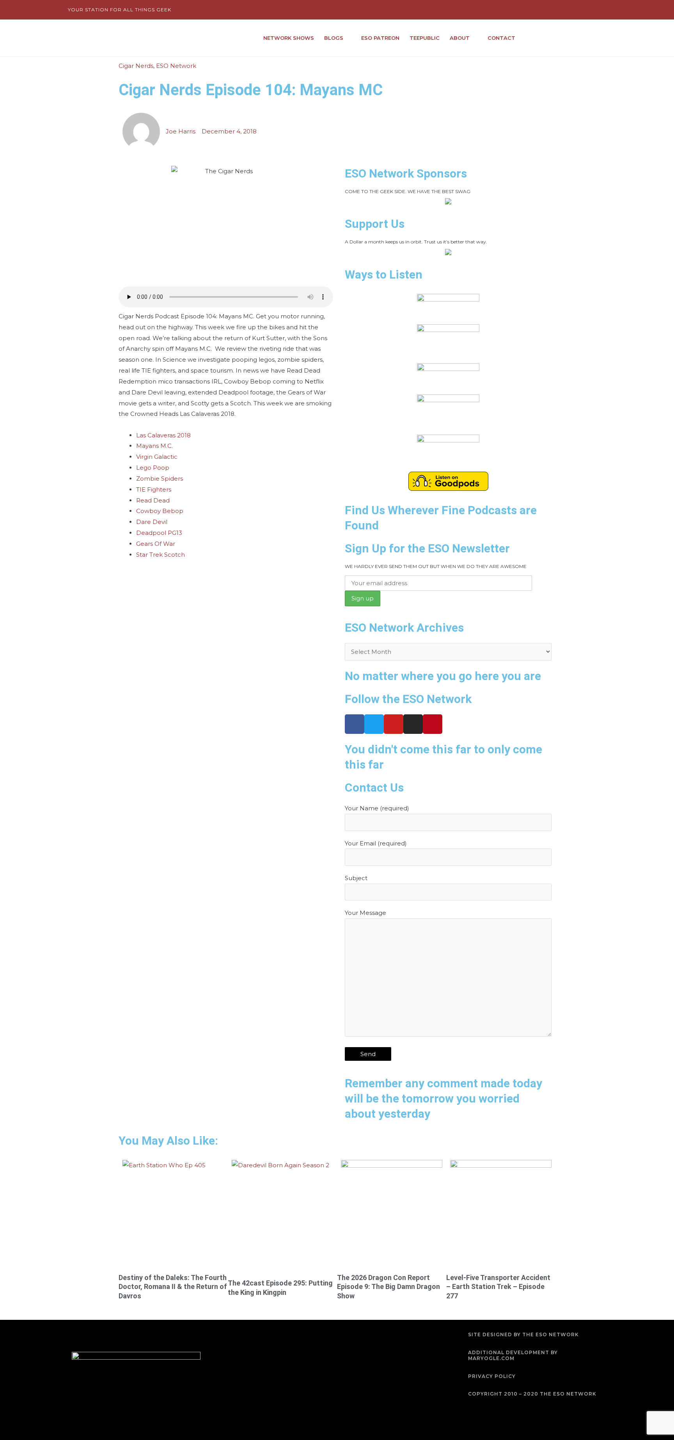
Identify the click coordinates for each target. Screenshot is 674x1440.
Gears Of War (155, 543)
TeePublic (425, 38)
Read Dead (153, 500)
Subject (356, 878)
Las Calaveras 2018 (163, 435)
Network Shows (288, 38)
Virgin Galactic (156, 456)
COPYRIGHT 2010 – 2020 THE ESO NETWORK (532, 1394)
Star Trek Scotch (160, 554)
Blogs (333, 38)
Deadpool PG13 (159, 532)
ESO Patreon (380, 38)
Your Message (365, 912)
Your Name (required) (377, 808)
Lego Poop (152, 467)
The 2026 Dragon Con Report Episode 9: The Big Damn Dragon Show (388, 1286)
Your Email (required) (376, 843)
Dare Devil (151, 522)
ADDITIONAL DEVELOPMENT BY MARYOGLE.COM (513, 1355)
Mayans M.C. (154, 445)
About (460, 38)
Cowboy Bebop (159, 511)
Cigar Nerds (136, 65)
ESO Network (176, 65)
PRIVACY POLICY (492, 1376)
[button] (599, 38)
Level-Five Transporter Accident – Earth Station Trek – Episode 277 (498, 1286)
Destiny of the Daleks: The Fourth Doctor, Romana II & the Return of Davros (173, 1286)
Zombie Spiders (159, 478)
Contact (501, 38)
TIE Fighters (153, 489)
